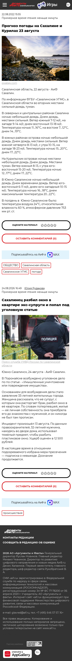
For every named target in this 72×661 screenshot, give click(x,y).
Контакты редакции (18, 537)
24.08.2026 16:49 (12, 288)
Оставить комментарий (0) (36, 238)
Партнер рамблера (14, 644)
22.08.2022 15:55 (11, 14)
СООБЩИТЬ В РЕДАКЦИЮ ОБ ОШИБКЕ (29, 542)
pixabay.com (9, 83)
